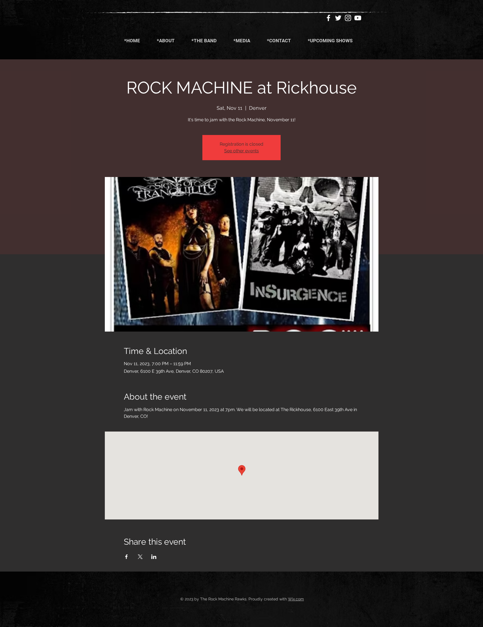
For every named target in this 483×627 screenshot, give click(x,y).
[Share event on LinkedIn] (154, 556)
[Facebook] (328, 18)
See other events (241, 150)
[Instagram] (348, 18)
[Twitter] (338, 18)
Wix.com (296, 599)
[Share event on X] (140, 556)
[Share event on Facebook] (126, 556)
